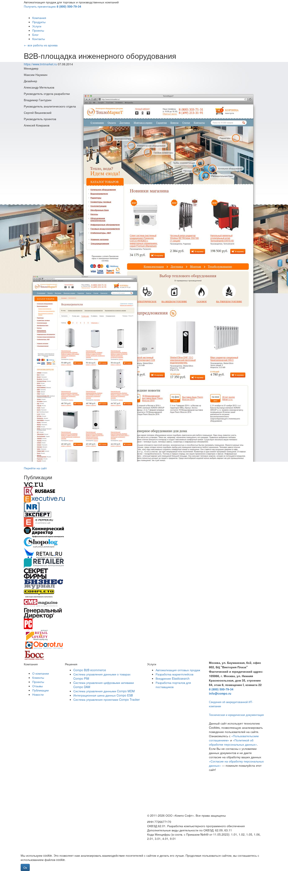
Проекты (38, 30)
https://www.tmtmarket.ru (41, 64)
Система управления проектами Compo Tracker (106, 699)
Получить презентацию (40, 6)
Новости (38, 694)
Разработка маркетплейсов (174, 674)
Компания (39, 18)
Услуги (36, 26)
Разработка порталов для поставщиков (173, 684)
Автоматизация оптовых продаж (178, 670)
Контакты (38, 39)
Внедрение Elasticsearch (173, 678)
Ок (25, 867)
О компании (40, 673)
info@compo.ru (220, 693)
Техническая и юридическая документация (236, 715)
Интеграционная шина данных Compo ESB (103, 695)
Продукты (39, 22)
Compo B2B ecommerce (89, 670)
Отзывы (37, 686)
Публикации (40, 690)
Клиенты (38, 677)
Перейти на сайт (35, 468)
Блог (35, 34)
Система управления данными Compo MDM (104, 691)
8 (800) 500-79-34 (69, 6)
